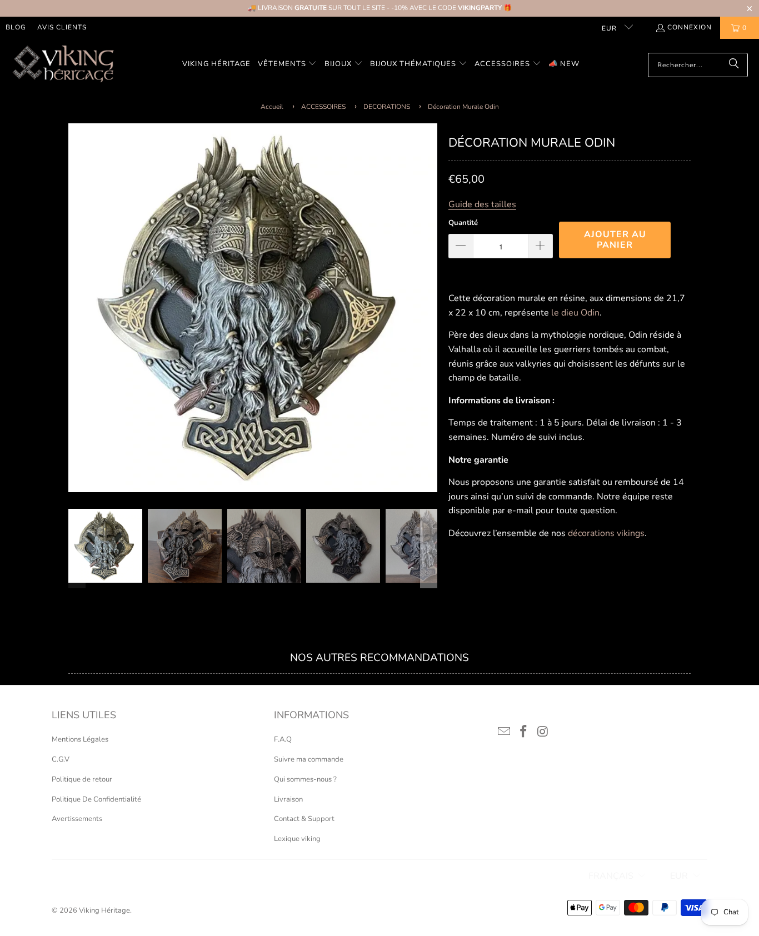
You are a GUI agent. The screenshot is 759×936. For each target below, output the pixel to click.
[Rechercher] (734, 65)
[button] (287, 65)
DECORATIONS (386, 106)
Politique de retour (82, 779)
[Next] (429, 307)
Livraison (288, 799)
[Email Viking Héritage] (504, 732)
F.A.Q (283, 739)
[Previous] (77, 307)
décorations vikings (606, 533)
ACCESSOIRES (323, 106)
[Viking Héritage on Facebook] (524, 732)
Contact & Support (304, 819)
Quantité (463, 223)
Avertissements (77, 819)
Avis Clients (62, 27)
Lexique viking (297, 839)
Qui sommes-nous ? (305, 779)
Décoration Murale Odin (463, 106)
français (610, 876)
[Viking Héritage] (62, 64)
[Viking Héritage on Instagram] (543, 732)
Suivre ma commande (308, 759)
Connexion (689, 27)
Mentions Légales (80, 739)
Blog (16, 27)
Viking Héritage (104, 910)
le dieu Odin (575, 313)
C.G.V (60, 759)
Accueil (272, 106)
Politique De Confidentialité (96, 799)
